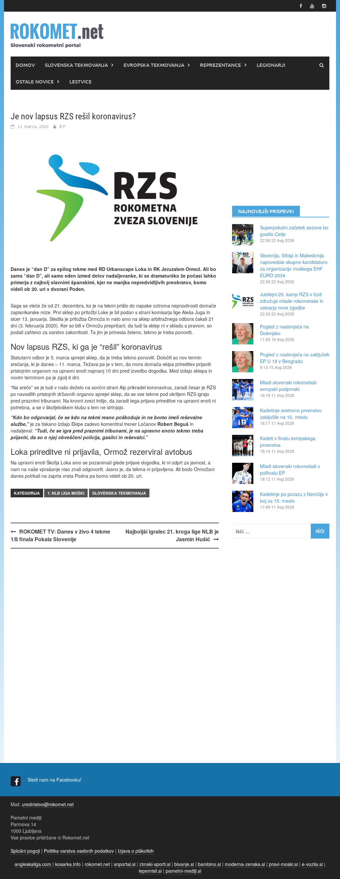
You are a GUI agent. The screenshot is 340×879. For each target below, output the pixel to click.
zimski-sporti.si (154, 864)
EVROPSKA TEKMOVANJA (154, 65)
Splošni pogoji (25, 850)
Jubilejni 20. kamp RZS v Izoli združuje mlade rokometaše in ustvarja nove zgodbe (291, 301)
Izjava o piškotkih (136, 850)
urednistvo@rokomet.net (48, 804)
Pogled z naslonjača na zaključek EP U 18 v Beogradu (294, 357)
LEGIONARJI (271, 65)
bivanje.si (184, 864)
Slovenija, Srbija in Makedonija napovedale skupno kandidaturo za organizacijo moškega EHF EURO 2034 (293, 265)
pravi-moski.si (283, 864)
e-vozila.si (312, 864)
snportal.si (124, 864)
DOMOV (25, 65)
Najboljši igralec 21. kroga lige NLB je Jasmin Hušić (172, 535)
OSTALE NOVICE (35, 81)
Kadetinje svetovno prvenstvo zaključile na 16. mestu (291, 413)
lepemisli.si (150, 870)
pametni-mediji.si (183, 870)
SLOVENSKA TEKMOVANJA (76, 65)
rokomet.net (97, 864)
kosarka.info (68, 864)
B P (62, 126)
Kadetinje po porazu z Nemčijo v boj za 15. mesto (294, 497)
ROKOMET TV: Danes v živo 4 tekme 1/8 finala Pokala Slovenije (60, 535)
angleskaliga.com (33, 864)
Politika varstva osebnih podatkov (79, 850)
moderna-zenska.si (245, 864)
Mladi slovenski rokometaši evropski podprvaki (288, 385)
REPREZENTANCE (220, 65)
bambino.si (209, 864)
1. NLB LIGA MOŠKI (65, 493)
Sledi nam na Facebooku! (55, 779)
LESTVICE (80, 81)
